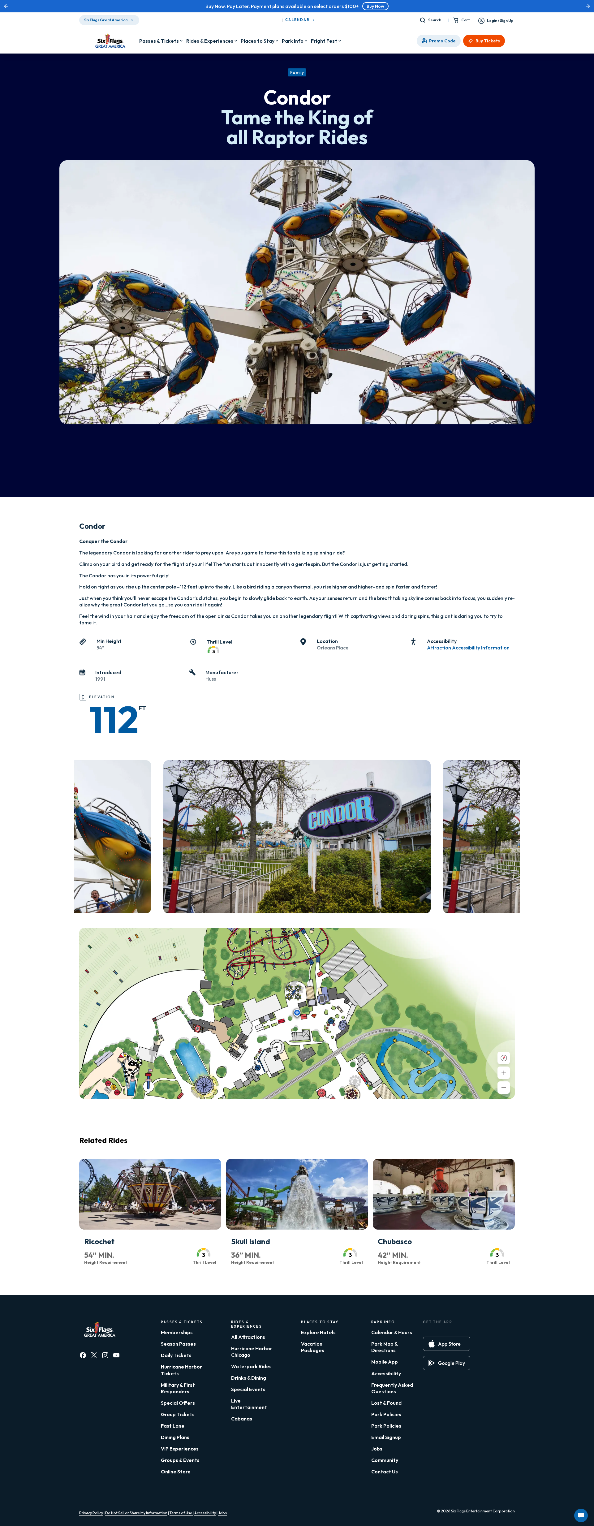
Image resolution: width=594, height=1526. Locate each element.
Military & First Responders (178, 1388)
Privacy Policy (91, 1513)
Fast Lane (172, 1426)
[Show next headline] (588, 6)
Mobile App (384, 1362)
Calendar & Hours (391, 1332)
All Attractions (248, 1337)
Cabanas (241, 1419)
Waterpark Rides (251, 1366)
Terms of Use (181, 1513)
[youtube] (116, 1355)
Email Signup (386, 1437)
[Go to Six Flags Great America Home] (109, 40)
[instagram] (105, 1355)
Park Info (292, 41)
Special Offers (178, 1403)
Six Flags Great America (105, 20)
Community (384, 1460)
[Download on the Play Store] (446, 1363)
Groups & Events (180, 1460)
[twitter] (94, 1355)
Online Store (176, 1471)
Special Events (248, 1389)
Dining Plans (175, 1437)
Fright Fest (324, 41)
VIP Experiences (180, 1449)
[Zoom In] (503, 1073)
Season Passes (178, 1344)
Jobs (376, 1449)
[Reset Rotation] (503, 1058)
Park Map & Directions (384, 1347)
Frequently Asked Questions (392, 1388)
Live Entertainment (249, 1404)
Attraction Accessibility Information (468, 647)
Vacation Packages (312, 1347)
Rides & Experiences (209, 41)
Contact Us (384, 1471)
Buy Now (326, 6)
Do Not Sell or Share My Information (136, 1513)
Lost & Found (386, 1403)
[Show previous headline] (6, 6)
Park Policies (386, 1414)
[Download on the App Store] (446, 1344)
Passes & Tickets (159, 41)
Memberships (177, 1332)
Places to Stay (257, 41)
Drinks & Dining (248, 1378)
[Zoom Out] (503, 1087)
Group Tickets (178, 1414)
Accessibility (386, 1373)
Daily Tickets (176, 1355)
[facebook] (83, 1355)
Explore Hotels (318, 1332)
